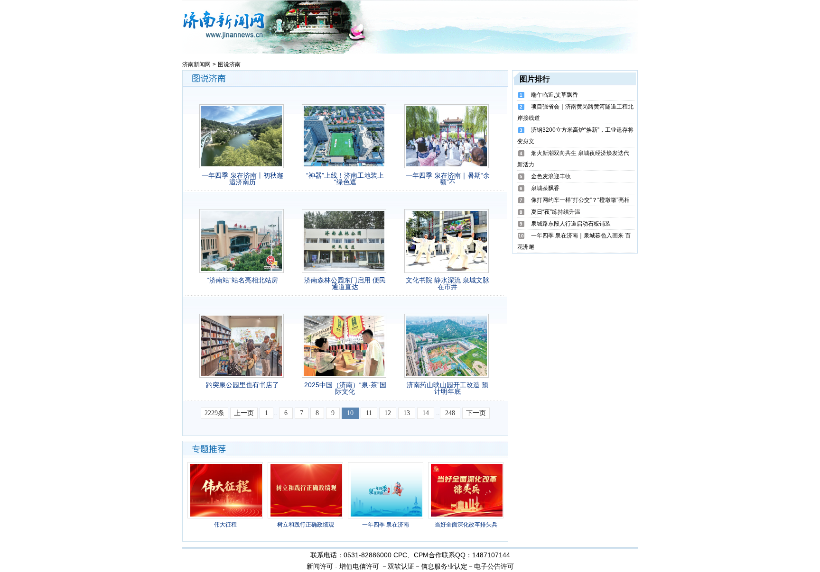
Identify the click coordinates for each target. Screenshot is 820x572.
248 (450, 413)
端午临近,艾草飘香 (554, 94)
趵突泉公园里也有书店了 (242, 384)
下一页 (476, 413)
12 (387, 413)
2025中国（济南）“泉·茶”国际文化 (345, 388)
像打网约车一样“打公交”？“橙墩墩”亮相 (580, 200)
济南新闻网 (196, 64)
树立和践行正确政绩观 (305, 524)
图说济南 (229, 64)
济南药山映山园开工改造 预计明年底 (447, 388)
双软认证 (401, 566)
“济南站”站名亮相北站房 (242, 280)
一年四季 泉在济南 (385, 524)
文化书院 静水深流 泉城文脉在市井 (447, 283)
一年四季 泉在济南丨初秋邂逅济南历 (242, 178)
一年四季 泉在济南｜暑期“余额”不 (448, 178)
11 (369, 413)
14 (425, 413)
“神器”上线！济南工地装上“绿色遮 (345, 178)
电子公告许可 (494, 566)
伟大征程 (225, 524)
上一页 (244, 413)
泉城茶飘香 (545, 188)
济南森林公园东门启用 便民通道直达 (345, 283)
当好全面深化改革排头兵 (466, 524)
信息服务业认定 (444, 566)
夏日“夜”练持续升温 (555, 212)
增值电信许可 (359, 566)
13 (406, 413)
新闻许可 (320, 566)
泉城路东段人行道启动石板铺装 (571, 223)
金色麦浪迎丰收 (551, 176)
